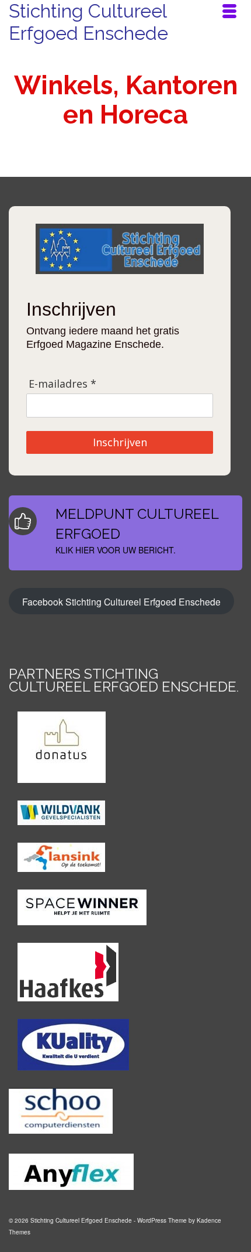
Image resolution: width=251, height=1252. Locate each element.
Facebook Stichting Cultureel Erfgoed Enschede (121, 601)
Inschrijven (120, 442)
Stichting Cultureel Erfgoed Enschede (88, 22)
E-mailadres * (62, 384)
